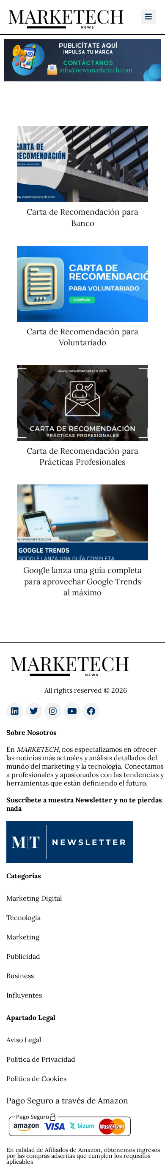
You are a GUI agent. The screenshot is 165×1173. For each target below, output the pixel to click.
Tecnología (23, 917)
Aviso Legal (23, 1040)
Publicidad (23, 956)
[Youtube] (71, 711)
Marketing (22, 937)
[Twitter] (33, 711)
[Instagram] (52, 711)
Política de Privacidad (40, 1059)
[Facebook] (90, 711)
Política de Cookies (36, 1078)
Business (20, 975)
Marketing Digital (34, 898)
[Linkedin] (14, 711)
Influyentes (24, 995)
